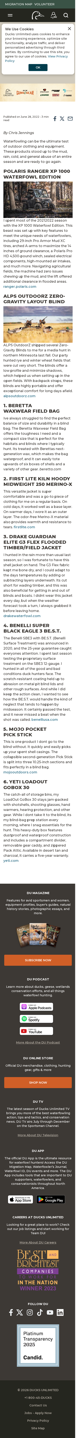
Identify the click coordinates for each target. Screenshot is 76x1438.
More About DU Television (38, 1135)
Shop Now (38, 1082)
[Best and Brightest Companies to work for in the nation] (38, 1270)
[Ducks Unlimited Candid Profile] (38, 1345)
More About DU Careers (38, 1242)
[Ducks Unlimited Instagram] (29, 1312)
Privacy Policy (38, 1421)
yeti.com (11, 861)
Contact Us (38, 1405)
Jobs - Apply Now (38, 1413)
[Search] (66, 15)
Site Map (38, 1428)
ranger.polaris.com (19, 287)
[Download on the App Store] (20, 1199)
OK (38, 67)
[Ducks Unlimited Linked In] (60, 1312)
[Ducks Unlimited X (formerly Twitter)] (19, 1312)
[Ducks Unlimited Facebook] (11, 1312)
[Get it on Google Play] (51, 1199)
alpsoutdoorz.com (19, 396)
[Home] (38, 15)
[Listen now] (36, 1006)
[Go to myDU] (54, 15)
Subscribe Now (38, 960)
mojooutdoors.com (20, 772)
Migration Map (18, 4)
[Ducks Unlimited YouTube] (50, 1312)
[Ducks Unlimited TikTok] (40, 1312)
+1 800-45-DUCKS (38, 1398)
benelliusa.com (44, 720)
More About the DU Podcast (38, 1042)
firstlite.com (24, 527)
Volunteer (44, 4)
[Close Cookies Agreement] (69, 28)
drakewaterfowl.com (22, 616)
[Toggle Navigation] (10, 15)
